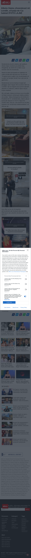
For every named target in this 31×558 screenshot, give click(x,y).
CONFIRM (9, 302)
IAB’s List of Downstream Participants (17, 271)
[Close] (28, 250)
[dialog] (15, 279)
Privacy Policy (24, 307)
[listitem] (15, 276)
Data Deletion (7, 307)
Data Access (15, 307)
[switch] (25, 279)
